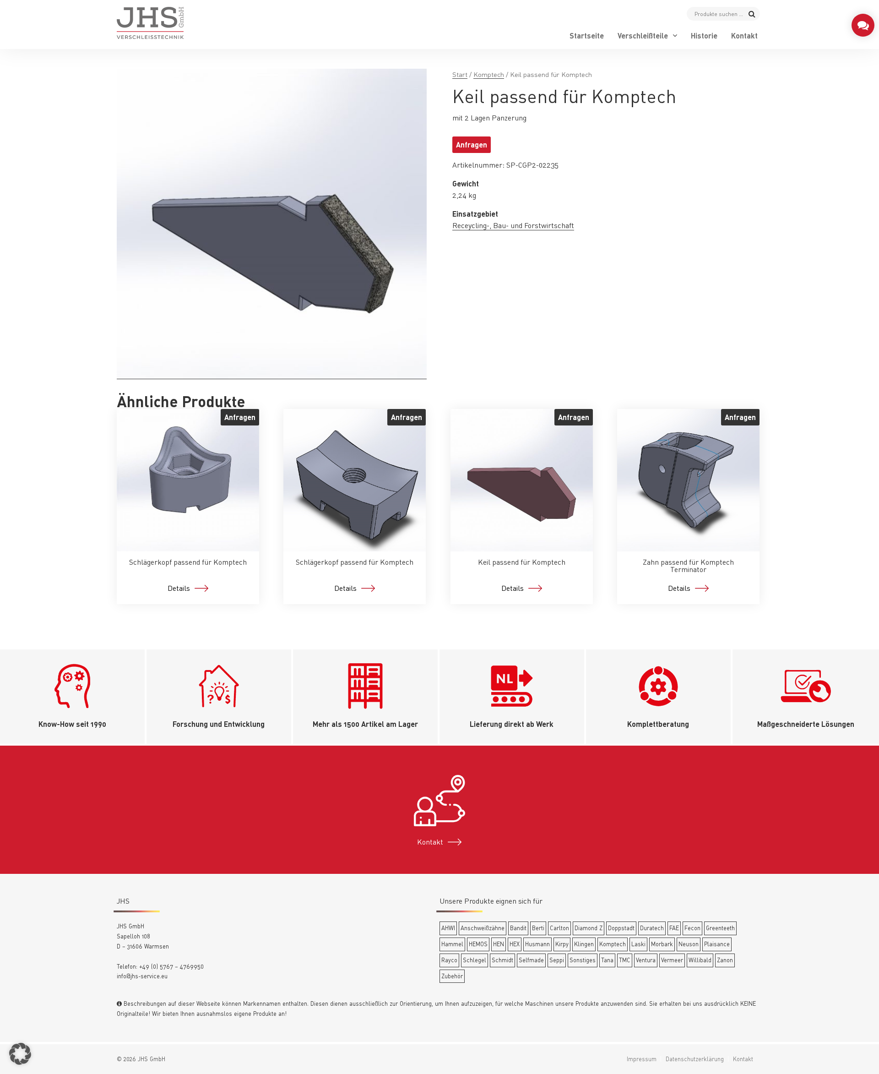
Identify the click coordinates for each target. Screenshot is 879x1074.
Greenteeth (720, 928)
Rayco (449, 960)
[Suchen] (752, 13)
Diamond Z (588, 928)
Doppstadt (621, 928)
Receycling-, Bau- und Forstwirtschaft (513, 225)
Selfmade (531, 960)
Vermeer (672, 960)
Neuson (688, 944)
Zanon (725, 960)
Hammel (452, 944)
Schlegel (474, 960)
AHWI (448, 928)
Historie (704, 35)
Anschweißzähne (483, 928)
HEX (515, 944)
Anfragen (471, 144)
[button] (20, 1054)
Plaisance (717, 944)
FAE (674, 928)
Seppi (556, 960)
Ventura (646, 960)
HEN (498, 944)
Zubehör (452, 976)
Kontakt (744, 35)
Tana (607, 960)
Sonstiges (583, 960)
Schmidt (502, 960)
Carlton (559, 928)
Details (179, 588)
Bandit (518, 928)
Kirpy (562, 944)
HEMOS (478, 944)
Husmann (537, 944)
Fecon (692, 928)
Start (459, 74)
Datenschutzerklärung (695, 1059)
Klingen (584, 944)
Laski (638, 944)
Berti (538, 928)
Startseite (587, 35)
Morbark (662, 944)
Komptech (488, 74)
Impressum (642, 1059)
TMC (624, 960)
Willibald (700, 960)
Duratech (652, 928)
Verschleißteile (643, 35)
